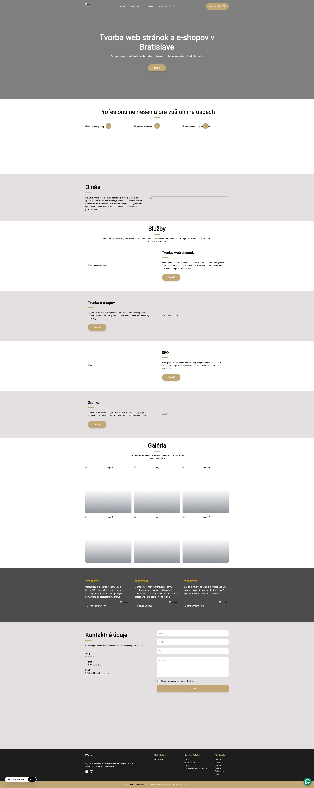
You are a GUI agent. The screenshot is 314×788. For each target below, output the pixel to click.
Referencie (162, 6)
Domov (122, 6)
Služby (140, 6)
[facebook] (86, 771)
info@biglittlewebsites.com (97, 673)
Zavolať (157, 68)
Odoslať (193, 688)
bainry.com (186, 784)
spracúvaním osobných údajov (182, 681)
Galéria (151, 6)
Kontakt (173, 6)
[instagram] (91, 771)
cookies (22, 779)
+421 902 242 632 (93, 665)
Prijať (32, 779)
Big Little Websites (137, 784)
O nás (131, 6)
